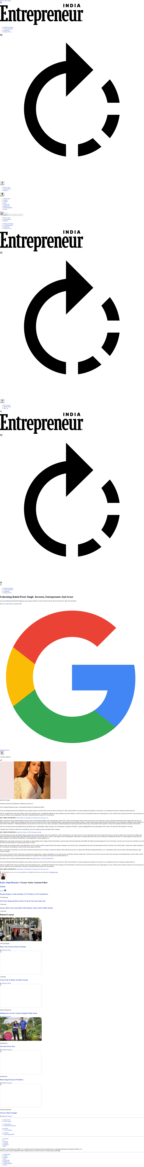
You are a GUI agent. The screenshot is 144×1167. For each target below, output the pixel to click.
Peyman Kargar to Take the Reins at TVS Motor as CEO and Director (24, 894)
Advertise (5, 1133)
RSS (4, 1146)
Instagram (5, 1144)
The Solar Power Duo (7, 1046)
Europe (5, 209)
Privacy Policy (7, 1121)
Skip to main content (5, 0)
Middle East (6, 206)
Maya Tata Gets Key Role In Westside (13, 947)
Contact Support (7, 1130)
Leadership (6, 30)
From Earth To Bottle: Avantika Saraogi (14, 980)
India (4, 203)
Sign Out (5, 190)
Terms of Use (6, 1120)
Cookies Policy (7, 1124)
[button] (72, 411)
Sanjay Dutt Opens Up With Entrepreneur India (28, 832)
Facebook (5, 1138)
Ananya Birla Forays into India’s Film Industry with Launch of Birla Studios (26, 908)
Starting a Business (8, 27)
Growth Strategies (8, 29)
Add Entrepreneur (5, 750)
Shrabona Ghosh (6, 950)
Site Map (5, 1128)
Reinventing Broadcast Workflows (11, 1080)
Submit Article (7, 189)
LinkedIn (5, 1141)
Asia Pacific (6, 204)
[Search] (1, 35)
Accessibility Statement (9, 1125)
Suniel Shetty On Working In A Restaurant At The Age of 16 (32, 818)
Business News (7, 32)
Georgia (5, 201)
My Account (6, 187)
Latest (2, 886)
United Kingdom (7, 207)
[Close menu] (1, 585)
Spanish (5, 200)
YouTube (5, 1143)
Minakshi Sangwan (7, 1049)
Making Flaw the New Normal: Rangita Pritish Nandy (18, 1013)
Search (2, 212)
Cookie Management (8, 1134)
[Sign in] (1, 583)
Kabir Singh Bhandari (8, 603)
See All (2, 891)
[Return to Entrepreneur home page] (41, 24)
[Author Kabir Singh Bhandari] (3, 879)
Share (2, 751)
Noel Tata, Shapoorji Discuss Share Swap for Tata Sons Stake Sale (22, 901)
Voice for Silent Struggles (8, 1113)
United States (6, 198)
